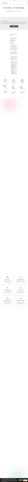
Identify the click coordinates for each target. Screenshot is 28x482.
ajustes (6, 481)
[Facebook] (13, 0)
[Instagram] (14, 0)
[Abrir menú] (27, 3)
